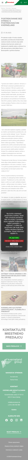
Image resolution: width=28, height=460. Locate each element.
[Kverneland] (9, 3)
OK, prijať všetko (14, 237)
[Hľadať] (20, 8)
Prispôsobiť (14, 244)
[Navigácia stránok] (2, 2)
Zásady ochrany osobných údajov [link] (14, 246)
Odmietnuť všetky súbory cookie (14, 241)
